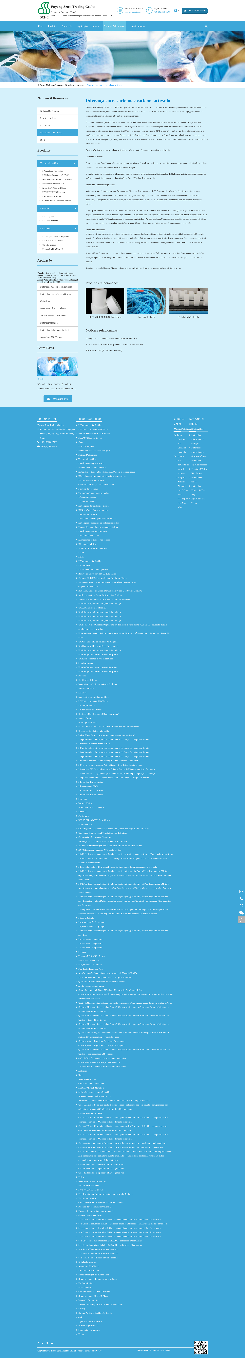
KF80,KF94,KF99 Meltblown (54, 188)
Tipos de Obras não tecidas (90, 1321)
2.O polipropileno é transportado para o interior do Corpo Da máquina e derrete (113, 739)
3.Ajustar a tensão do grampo (91, 922)
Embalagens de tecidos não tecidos (93, 506)
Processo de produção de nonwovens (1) (104, 350)
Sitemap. (82, 1309)
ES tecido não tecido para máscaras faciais (97, 518)
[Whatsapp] (241, 905)
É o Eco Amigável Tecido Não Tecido (95, 1313)
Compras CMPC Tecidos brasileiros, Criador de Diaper (102, 578)
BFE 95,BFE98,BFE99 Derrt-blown (57, 179)
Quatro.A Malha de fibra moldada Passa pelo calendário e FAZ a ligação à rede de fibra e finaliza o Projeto (125, 1003)
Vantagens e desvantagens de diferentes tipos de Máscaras (111, 338)
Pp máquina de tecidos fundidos (92, 531)
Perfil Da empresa (86, 446)
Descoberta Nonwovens (74, 85)
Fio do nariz (45, 228)
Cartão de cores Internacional (91, 1083)
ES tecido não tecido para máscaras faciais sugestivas (101, 476)
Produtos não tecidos (87, 514)
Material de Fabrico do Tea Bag (54, 330)
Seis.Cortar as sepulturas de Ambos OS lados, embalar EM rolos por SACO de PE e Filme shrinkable (122, 1224)
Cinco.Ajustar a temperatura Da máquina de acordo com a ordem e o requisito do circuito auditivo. (122, 1143)
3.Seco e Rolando (86, 918)
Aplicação (82, 26)
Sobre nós (67, 26)
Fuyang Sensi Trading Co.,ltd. (50, 425)
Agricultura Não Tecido (51, 337)
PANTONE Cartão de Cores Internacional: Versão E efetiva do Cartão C (110, 591)
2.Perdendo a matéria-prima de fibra (94, 744)
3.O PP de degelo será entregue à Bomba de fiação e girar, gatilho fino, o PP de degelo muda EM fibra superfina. (123, 933)
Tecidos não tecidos (49, 163)
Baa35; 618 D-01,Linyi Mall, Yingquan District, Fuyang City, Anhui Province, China (57, 433)
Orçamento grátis (60, 399)
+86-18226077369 (162, 12)
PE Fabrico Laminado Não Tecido (56, 175)
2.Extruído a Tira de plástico (90, 782)
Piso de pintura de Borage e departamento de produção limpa (105, 1194)
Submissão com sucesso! (89, 1330)
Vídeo (96, 26)
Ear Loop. (44, 208)
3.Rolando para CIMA (88, 786)
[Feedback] (241, 919)
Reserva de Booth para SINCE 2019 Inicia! (97, 574)
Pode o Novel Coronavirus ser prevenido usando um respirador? (114, 344)
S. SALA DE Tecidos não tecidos (92, 548)
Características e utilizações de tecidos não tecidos (100, 1202)
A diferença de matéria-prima (91, 986)
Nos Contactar (137, 26)
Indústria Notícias (48, 118)
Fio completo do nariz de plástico (55, 236)
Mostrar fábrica (85, 803)
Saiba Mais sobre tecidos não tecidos (94, 1092)
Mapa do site (142, 1350)
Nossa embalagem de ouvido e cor (93, 1275)
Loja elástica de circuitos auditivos (93, 697)
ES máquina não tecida (88, 535)
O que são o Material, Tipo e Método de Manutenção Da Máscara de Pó (110, 990)
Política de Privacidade (160, 1350)
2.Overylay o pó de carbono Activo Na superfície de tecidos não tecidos (110, 765)
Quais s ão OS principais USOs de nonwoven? (98, 714)
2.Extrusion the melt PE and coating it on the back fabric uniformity (108, 761)
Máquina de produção (88, 489)
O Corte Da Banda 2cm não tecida (93, 731)
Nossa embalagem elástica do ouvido (94, 1096)
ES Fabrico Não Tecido (51, 196)
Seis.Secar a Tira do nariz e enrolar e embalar (98, 1249)
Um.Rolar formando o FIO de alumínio (95, 659)
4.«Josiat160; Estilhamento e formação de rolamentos (102, 1058)
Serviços (82, 952)
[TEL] (241, 898)
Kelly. (81, 557)
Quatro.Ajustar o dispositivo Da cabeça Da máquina (101, 1041)
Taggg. (81, 1334)
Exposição (45, 125)
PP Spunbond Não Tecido (52, 171)
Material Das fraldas (49, 323)
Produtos (52, 26)
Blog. (42, 140)
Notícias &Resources (114, 26)
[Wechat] (241, 912)
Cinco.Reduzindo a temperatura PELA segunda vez (101, 1164)
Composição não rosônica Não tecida (94, 837)
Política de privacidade (88, 1326)
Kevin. (81, 552)
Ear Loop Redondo (50, 221)
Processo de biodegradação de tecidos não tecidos (100, 1304)
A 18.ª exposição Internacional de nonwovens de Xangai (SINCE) (107, 973)
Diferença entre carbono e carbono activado (104, 85)
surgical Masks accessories (181, 424)
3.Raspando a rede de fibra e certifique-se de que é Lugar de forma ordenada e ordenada (117, 867)
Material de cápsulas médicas (53, 308)
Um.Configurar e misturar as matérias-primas (98, 654)
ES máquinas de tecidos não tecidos (94, 540)
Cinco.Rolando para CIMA (90, 1113)
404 (80, 1317)
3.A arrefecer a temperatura (90, 939)
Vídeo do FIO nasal (87, 497)
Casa (40, 26)
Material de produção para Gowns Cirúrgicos (55, 297)
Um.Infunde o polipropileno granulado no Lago (99, 603)
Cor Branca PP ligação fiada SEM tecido (96, 484)
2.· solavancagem (86, 663)
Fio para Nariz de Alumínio (53, 241)
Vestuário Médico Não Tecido (53, 315)
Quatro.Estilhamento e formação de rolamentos (99, 1062)
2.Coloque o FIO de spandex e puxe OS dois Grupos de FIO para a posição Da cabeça (116, 769)
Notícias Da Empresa (49, 111)
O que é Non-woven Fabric (90, 1215)
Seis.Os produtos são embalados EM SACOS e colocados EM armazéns (110, 1241)
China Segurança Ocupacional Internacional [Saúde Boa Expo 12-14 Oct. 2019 (113, 829)
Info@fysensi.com (133, 12)
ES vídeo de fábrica (87, 544)
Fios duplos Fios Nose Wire (53, 249)
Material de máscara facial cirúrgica (56, 287)
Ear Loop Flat (48, 216)
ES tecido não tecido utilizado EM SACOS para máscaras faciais (106, 472)
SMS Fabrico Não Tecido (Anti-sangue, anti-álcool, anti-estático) (107, 582)
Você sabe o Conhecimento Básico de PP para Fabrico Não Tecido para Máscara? (114, 1100)
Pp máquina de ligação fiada (91, 463)
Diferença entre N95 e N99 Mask (93, 1296)
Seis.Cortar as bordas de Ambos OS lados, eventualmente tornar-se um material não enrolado (119, 1219)
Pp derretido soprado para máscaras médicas (98, 527)
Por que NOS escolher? (88, 1185)
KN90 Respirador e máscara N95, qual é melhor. (100, 850)
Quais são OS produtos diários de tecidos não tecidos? (102, 981)
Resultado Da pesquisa (88, 1300)
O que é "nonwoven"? (88, 586)
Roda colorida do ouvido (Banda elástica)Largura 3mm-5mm (105, 977)
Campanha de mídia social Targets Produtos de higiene (102, 833)
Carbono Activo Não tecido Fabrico (56, 201)
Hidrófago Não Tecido (88, 722)
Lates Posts (45, 348)
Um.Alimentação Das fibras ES (92, 608)
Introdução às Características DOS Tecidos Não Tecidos (103, 841)
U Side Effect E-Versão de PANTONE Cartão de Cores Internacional (108, 727)
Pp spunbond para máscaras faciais (93, 493)
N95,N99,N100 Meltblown (53, 184)
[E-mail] (241, 891)
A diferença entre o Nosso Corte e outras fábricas (100, 595)
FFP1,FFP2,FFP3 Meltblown (54, 192)
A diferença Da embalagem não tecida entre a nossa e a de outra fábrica (110, 846)
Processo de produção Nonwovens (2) (95, 1207)
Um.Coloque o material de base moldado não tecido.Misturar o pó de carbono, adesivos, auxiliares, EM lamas (124, 635)
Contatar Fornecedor (195, 10)
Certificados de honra (87, 680)
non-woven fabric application (196, 424)
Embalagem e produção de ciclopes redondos (98, 523)
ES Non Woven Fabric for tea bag (93, 510)
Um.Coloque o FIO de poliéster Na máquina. (98, 642)
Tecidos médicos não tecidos (91, 480)
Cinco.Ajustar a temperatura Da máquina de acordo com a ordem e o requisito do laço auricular (120, 1147)
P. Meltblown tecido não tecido (92, 467)
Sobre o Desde (84, 718)
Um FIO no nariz (49, 245)
